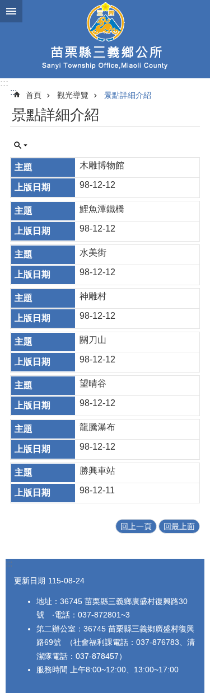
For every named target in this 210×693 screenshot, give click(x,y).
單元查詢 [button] (20, 145)
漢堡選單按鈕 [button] (11, 11)
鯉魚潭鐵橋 (102, 209)
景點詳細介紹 (127, 95)
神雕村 (93, 296)
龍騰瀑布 (97, 427)
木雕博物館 (102, 165)
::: (4, 83)
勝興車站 (97, 470)
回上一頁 (136, 526)
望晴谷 (93, 383)
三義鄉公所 (105, 39)
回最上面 (179, 526)
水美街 (93, 252)
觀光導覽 (72, 95)
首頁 (33, 95)
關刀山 (93, 340)
